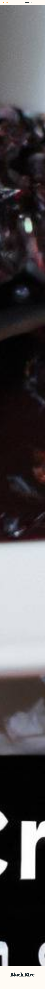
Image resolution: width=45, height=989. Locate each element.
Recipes (28, 3)
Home (5, 3)
